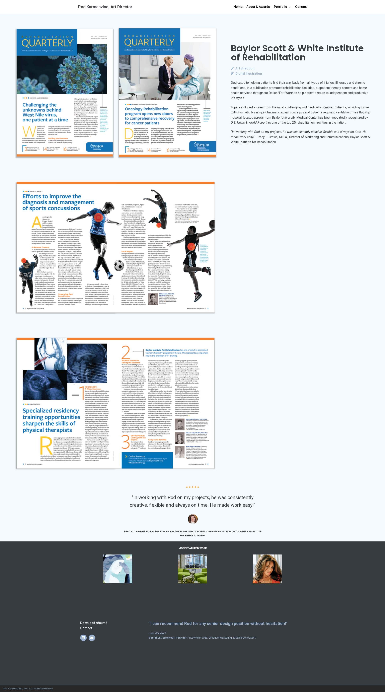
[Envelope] (92, 638)
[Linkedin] (83, 638)
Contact (301, 7)
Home (238, 7)
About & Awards (258, 7)
